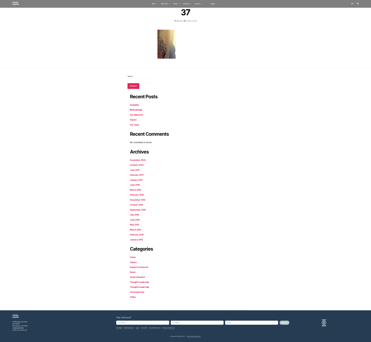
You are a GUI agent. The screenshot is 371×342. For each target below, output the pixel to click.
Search (130, 76)
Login (212, 4)
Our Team (134, 125)
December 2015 (137, 200)
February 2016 (137, 195)
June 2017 (135, 170)
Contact (197, 4)
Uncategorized (137, 292)
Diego (181, 21)
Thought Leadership (139, 282)
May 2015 (134, 225)
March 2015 (135, 230)
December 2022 (138, 160)
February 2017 (137, 175)
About (154, 4)
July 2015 (134, 215)
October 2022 (136, 165)
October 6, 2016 (191, 21)
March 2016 (135, 190)
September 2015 (138, 210)
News (133, 272)
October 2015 (136, 205)
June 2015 (135, 220)
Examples (134, 105)
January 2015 (136, 240)
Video (133, 297)
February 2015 (137, 234)
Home (133, 257)
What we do (164, 4)
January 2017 (136, 180)
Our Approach (136, 115)
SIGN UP (284, 323)
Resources (186, 4)
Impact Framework (139, 267)
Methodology (136, 110)
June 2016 (135, 185)
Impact (176, 4)
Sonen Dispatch (137, 277)
